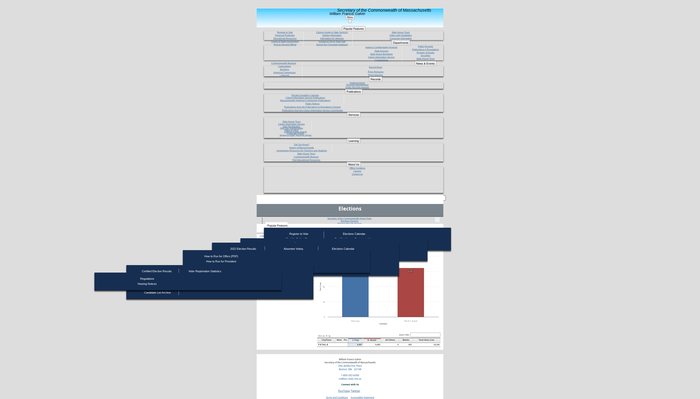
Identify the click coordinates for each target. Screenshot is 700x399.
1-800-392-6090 (350, 375)
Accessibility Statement (362, 397)
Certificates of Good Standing (295, 137)
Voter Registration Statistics (204, 271)
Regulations (147, 278)
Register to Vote (298, 233)
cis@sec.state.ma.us (350, 378)
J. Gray (355, 340)
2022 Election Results (243, 248)
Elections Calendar (354, 233)
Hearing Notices (147, 283)
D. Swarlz (372, 340)
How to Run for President (221, 261)
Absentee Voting (293, 248)
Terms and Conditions (337, 397)
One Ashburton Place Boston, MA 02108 (350, 367)
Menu (350, 17)
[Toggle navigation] (437, 219)
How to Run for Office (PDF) (221, 256)
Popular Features (277, 225)
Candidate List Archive (157, 292)
